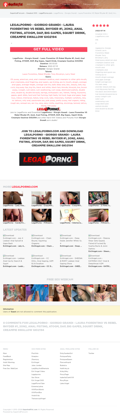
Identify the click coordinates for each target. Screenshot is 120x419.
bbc (100, 87)
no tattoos (16, 100)
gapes (14, 95)
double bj (103, 108)
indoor (19, 98)
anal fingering (31, 82)
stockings (68, 103)
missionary (59, 98)
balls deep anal (58, 84)
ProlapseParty (65, 356)
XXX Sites (31, 4)
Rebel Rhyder (44, 74)
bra (113, 94)
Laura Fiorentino (29, 74)
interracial (27, 98)
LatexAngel (64, 383)
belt (110, 87)
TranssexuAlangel (91, 4)
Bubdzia (63, 365)
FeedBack (7, 356)
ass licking (54, 82)
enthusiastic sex (55, 92)
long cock (43, 98)
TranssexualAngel (39, 398)
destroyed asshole (70, 90)
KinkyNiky (64, 371)
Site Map (6, 365)
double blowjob (33, 92)
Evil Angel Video (38, 371)
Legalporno (36, 374)
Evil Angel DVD (38, 380)
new (84, 98)
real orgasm (73, 100)
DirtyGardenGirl (66, 353)
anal (115, 60)
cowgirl (104, 96)
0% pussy (15, 79)
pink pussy (50, 100)
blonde (102, 94)
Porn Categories (49, 4)
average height (28, 84)
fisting (73, 92)
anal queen (107, 72)
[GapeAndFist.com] (13, 4)
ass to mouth (65, 82)
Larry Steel (70, 74)
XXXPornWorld (38, 389)
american (109, 60)
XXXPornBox (37, 392)
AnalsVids (36, 395)
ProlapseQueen (66, 359)
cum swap (55, 90)
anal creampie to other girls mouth (104, 65)
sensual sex (25, 103)
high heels (53, 95)
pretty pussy (61, 100)
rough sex (15, 103)
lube (51, 98)
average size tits (43, 84)
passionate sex (38, 100)
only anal (26, 100)
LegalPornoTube (38, 383)
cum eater (30, 90)
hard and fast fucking (38, 95)
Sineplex (35, 356)
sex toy (35, 103)
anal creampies (17, 82)
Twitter (91, 353)
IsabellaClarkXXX (67, 377)
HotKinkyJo (64, 368)
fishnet (66, 92)
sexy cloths (49, 103)
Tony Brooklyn (57, 74)
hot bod (62, 95)
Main (5, 353)
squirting (59, 103)
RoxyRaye (64, 380)
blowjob (108, 94)
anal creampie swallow (44, 79)
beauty (106, 87)
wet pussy (51, 106)
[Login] (113, 4)
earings (44, 92)
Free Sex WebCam (70, 4)
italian (35, 98)
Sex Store (35, 377)
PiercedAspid (65, 362)
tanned (76, 103)
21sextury (35, 359)
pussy (102, 60)
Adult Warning (9, 362)
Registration (8, 359)
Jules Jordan (36, 365)
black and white (105, 92)
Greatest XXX (101, 34)
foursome (81, 92)
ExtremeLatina (37, 386)
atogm (104, 77)
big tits (32, 87)
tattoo (83, 103)
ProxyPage (64, 374)
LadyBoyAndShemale (40, 368)
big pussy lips (105, 89)
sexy (41, 103)
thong (43, 106)
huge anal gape (74, 95)
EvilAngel (35, 362)
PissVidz (35, 353)
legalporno (99, 48)
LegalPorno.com (102, 36)
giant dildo (22, 95)
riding (82, 100)
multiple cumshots (73, 98)
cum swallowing (43, 90)
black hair (56, 87)
